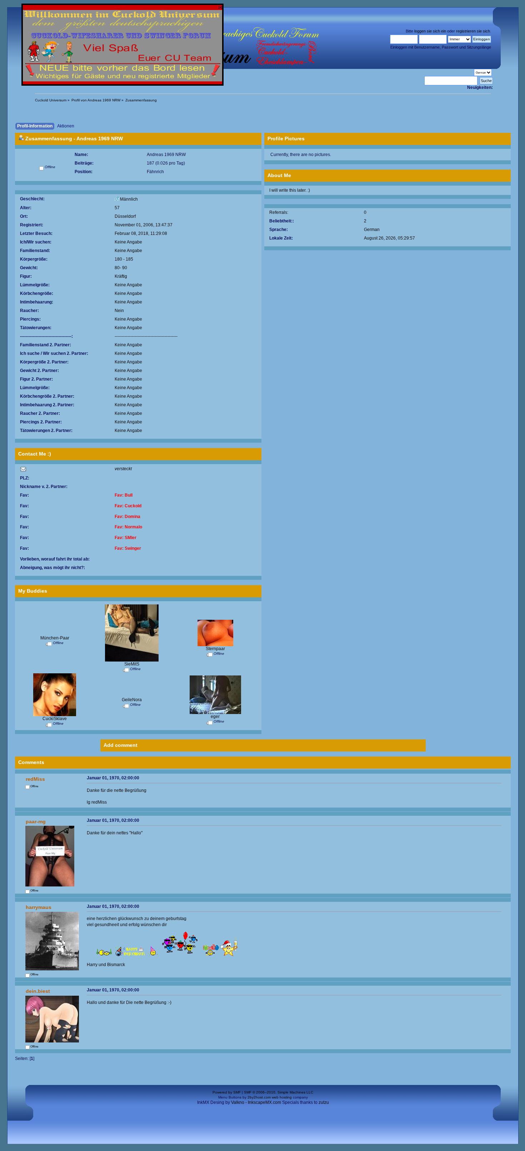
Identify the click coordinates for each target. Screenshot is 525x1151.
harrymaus (38, 907)
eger (215, 716)
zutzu (324, 1102)
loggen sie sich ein (430, 31)
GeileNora (132, 699)
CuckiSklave (54, 718)
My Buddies (32, 591)
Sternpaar (215, 648)
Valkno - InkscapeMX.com (256, 1102)
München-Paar (54, 637)
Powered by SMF (226, 1092)
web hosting (282, 1097)
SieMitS (131, 664)
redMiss (35, 779)
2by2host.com (259, 1097)
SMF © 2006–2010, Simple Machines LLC (278, 1092)
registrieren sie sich (473, 31)
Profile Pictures (286, 138)
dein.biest (38, 991)
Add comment (121, 745)
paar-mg (36, 821)
